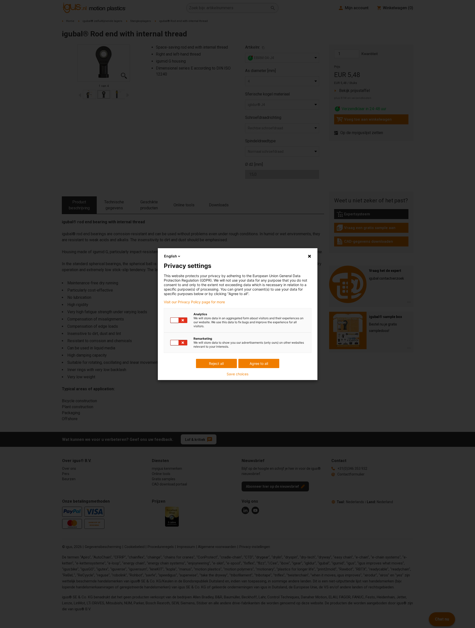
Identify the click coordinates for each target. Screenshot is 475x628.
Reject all (216, 363)
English (170, 256)
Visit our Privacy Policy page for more (194, 302)
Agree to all (259, 363)
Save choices (237, 374)
